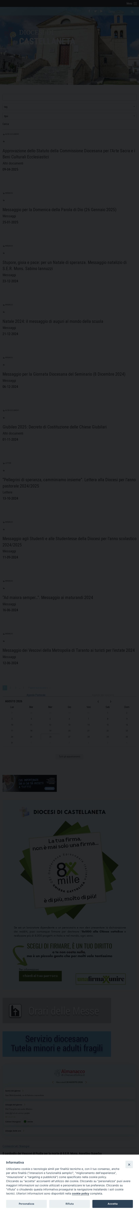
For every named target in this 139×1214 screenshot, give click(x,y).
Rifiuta (70, 1203)
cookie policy (80, 1193)
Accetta (112, 1203)
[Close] (129, 1164)
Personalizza (26, 1203)
